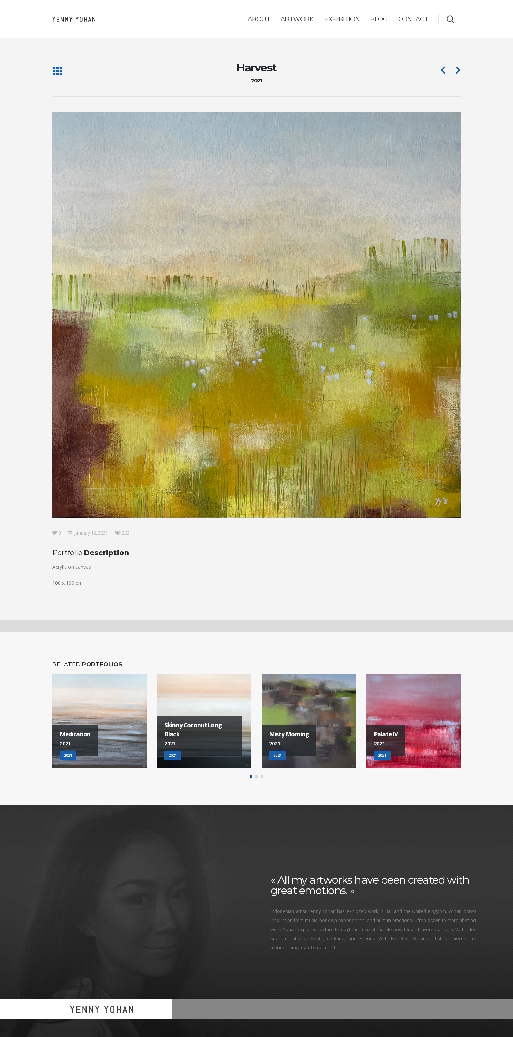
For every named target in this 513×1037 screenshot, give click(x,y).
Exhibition (342, 19)
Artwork (297, 19)
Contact (413, 19)
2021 (127, 533)
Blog (379, 19)
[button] (251, 776)
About (259, 19)
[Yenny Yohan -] (73, 19)
